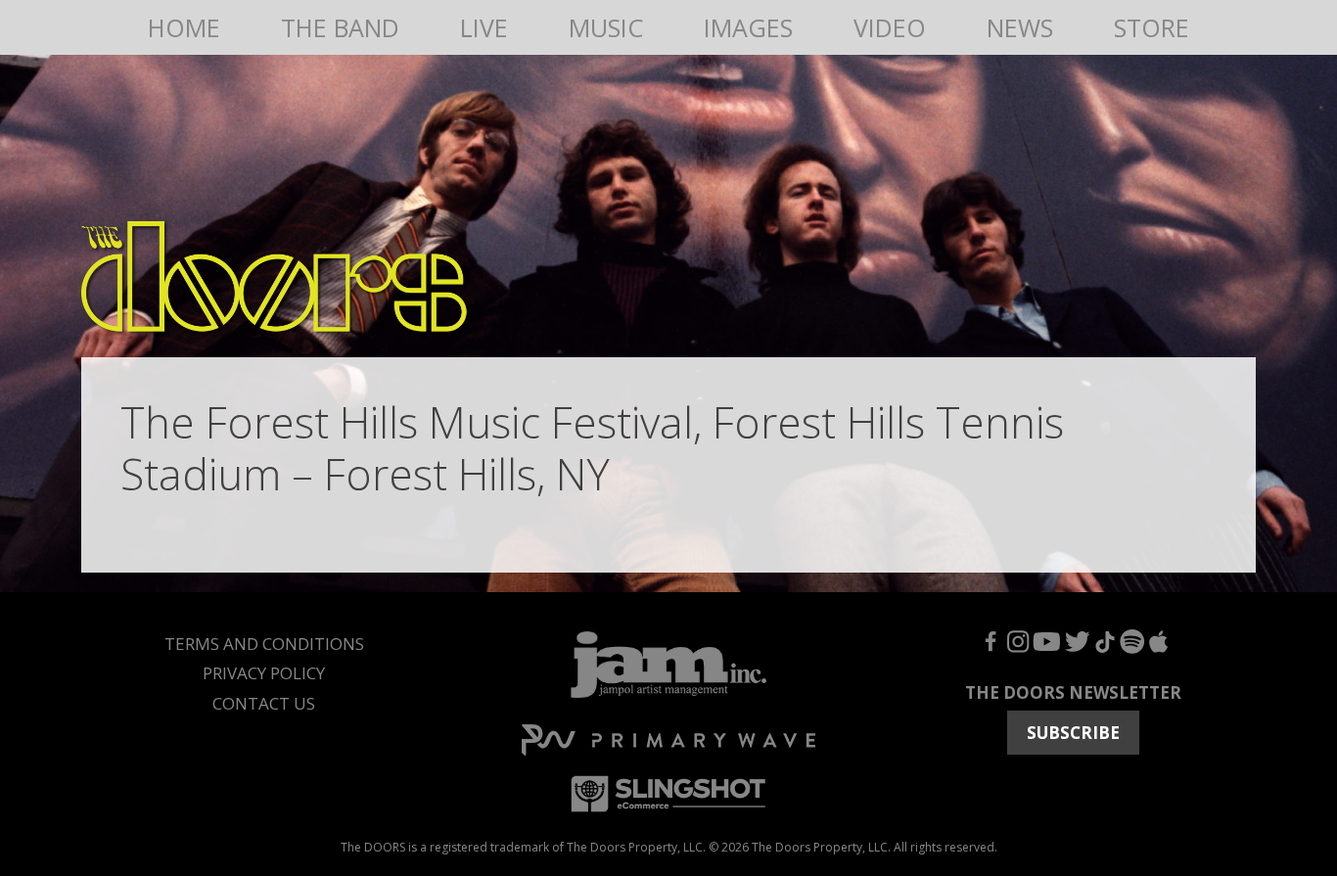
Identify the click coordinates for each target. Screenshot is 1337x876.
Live (484, 27)
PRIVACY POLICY (264, 673)
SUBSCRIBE (1073, 732)
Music (606, 27)
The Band (340, 27)
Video (889, 27)
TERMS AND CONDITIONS (264, 643)
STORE (1151, 27)
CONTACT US (263, 703)
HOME (184, 27)
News (1020, 27)
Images (748, 27)
